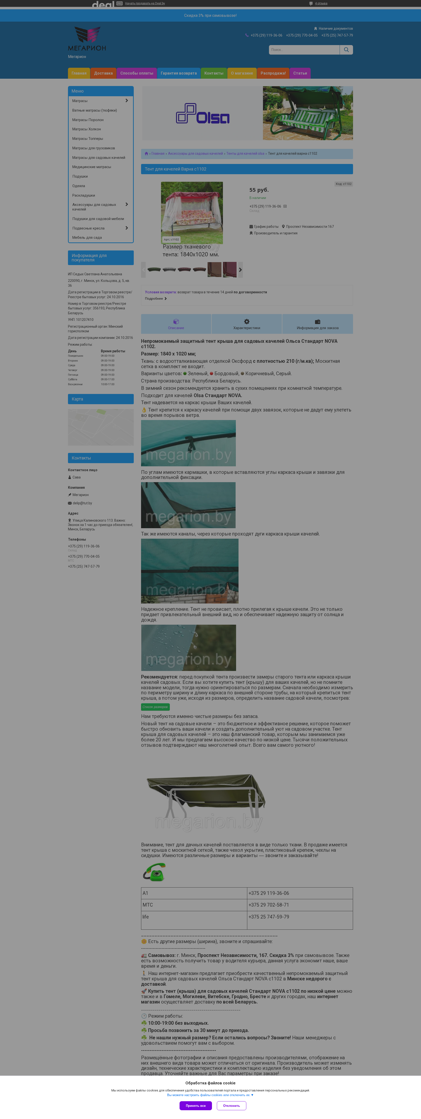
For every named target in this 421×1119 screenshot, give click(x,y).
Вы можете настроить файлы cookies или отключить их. (209, 1095)
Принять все (196, 1106)
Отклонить (231, 1106)
